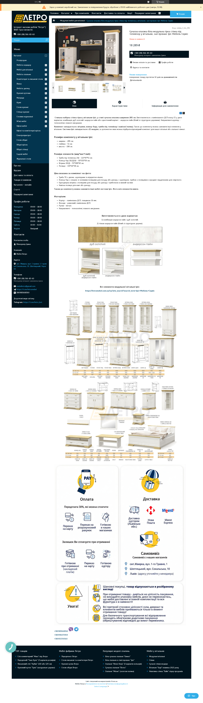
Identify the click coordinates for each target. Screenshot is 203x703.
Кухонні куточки (23, 93)
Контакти (96, 13)
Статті (17, 189)
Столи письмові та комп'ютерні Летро (77, 660)
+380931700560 (61, 639)
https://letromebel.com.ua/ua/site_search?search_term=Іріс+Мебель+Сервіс (120, 291)
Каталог (65, 13)
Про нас (17, 165)
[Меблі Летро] (30, 18)
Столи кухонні (22, 107)
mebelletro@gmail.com (26, 286)
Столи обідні (22, 140)
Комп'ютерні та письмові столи (30, 79)
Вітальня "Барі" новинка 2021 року (164, 667)
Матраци (20, 98)
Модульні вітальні (157, 656)
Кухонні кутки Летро (70, 664)
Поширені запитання (145, 13)
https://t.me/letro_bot (32, 302)
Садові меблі (22, 154)
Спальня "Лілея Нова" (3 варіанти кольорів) (123, 664)
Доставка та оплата (114, 13)
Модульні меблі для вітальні (72, 20)
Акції (129, 13)
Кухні (19, 102)
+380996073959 (61, 635)
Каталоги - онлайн (22, 185)
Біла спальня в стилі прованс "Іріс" (120, 660)
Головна (54, 13)
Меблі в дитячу (23, 88)
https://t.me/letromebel (27, 289)
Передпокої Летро (69, 656)
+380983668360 (61, 631)
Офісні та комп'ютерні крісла (28, 131)
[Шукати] (46, 40)
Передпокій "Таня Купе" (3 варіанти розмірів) (37, 660)
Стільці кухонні (23, 112)
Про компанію (82, 13)
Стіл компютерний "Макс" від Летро (33, 656)
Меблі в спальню (24, 74)
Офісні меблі (22, 126)
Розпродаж (22, 60)
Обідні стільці (22, 149)
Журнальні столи (24, 159)
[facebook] (181, 113)
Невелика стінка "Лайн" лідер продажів (166, 671)
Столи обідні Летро (69, 667)
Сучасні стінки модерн (158, 664)
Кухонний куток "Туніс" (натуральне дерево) (36, 667)
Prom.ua (114, 681)
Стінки (151, 660)
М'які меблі (21, 121)
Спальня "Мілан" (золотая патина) (119, 671)
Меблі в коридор (24, 65)
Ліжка (19, 84)
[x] (184, 113)
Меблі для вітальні (25, 70)
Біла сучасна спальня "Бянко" (117, 656)
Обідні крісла (22, 145)
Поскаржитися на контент (96, 684)
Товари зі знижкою (22, 180)
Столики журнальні (25, 116)
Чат (193, 696)
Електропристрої (24, 135)
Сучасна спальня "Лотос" (115, 667)
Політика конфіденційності (117, 684)
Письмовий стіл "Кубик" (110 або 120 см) (35, 664)
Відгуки (17, 170)
